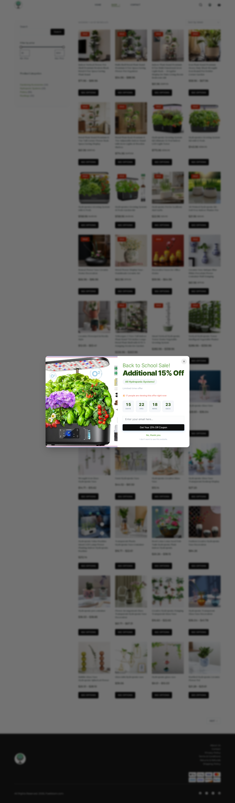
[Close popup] (184, 361)
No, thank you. (153, 435)
